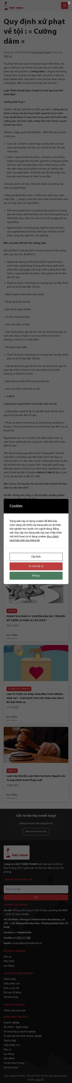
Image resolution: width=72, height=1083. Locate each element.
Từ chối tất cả (36, 566)
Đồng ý (36, 575)
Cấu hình (36, 556)
